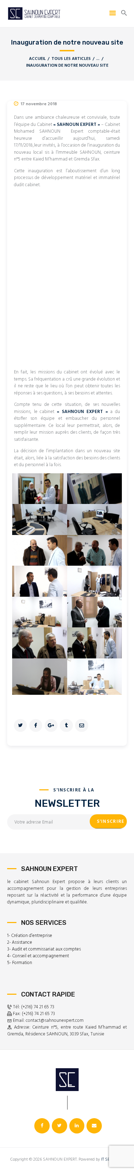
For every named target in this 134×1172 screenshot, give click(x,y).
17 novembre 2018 (38, 104)
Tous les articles (71, 58)
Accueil (37, 59)
